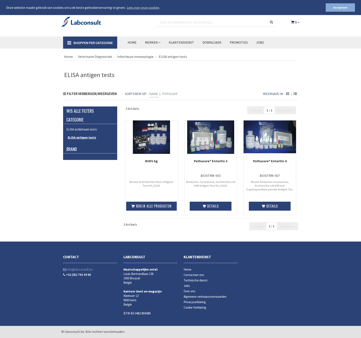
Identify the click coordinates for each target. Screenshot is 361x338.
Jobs (260, 42)
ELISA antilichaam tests (81, 129)
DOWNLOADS (211, 42)
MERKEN (151, 42)
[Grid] (287, 94)
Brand (71, 149)
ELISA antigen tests (173, 56)
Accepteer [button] (340, 7)
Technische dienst (196, 280)
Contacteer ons (194, 275)
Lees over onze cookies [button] (143, 7)
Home (132, 42)
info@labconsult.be (79, 269)
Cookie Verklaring (195, 307)
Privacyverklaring (195, 302)
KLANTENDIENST (181, 42)
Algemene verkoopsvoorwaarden (205, 297)
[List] (295, 94)
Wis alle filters (80, 111)
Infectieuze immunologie (135, 56)
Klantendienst (197, 256)
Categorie (75, 120)
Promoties (239, 42)
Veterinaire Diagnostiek (95, 56)
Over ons (189, 291)
